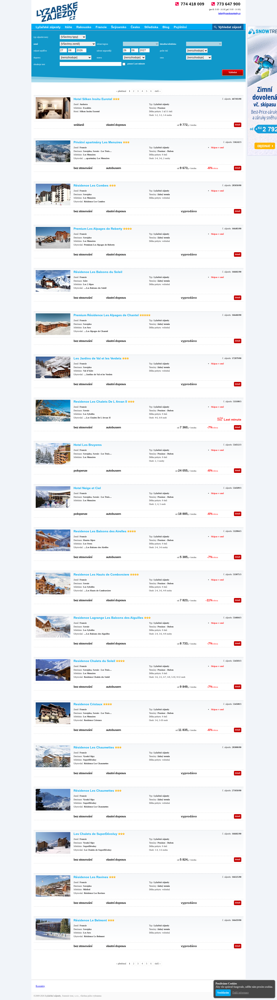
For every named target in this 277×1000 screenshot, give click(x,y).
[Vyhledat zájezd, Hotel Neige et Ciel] (53, 497)
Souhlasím (223, 992)
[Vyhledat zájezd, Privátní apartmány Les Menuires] (53, 151)
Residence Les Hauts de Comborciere (101, 574)
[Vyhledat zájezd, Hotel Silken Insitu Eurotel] (53, 108)
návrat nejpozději (104, 50)
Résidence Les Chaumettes (94, 747)
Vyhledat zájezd (229, 27)
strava (99, 57)
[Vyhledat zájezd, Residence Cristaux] (53, 713)
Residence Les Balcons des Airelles (100, 531)
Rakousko (83, 27)
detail (237, 124)
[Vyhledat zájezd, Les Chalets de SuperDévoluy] (53, 843)
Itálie (68, 27)
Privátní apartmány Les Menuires (98, 142)
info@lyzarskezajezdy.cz (229, 13)
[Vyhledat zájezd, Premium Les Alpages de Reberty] (53, 238)
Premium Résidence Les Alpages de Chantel (106, 315)
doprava (37, 57)
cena (162, 57)
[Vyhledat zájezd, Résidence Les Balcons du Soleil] (53, 281)
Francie (101, 27)
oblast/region (102, 44)
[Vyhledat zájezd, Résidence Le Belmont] (53, 929)
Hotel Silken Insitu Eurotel (93, 99)
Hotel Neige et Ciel (87, 488)
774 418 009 (192, 4)
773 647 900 (228, 4)
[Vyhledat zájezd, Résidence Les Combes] (53, 194)
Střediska (151, 27)
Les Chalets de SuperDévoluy (95, 834)
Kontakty (40, 986)
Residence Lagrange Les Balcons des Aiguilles (108, 617)
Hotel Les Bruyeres (88, 445)
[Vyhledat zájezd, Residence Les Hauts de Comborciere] (53, 583)
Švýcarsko (118, 27)
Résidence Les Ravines (91, 877)
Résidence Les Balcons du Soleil (98, 272)
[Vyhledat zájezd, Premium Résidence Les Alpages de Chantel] (53, 324)
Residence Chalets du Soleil (94, 661)
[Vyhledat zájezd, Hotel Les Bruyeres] (53, 454)
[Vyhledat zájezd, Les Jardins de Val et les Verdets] (53, 367)
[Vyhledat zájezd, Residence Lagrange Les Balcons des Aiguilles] (53, 627)
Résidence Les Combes (91, 185)
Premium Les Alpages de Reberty (98, 228)
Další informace (240, 992)
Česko (135, 27)
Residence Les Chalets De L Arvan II (100, 401)
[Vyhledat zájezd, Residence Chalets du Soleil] (53, 670)
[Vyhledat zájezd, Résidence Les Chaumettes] (53, 756)
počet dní (164, 50)
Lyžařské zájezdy (48, 27)
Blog (166, 27)
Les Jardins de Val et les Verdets (97, 358)
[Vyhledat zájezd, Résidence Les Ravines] (53, 886)
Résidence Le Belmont (90, 920)
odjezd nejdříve (40, 50)
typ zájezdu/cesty (41, 37)
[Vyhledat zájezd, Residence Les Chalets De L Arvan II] (53, 410)
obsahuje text (39, 64)
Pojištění (180, 27)
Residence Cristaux (88, 704)
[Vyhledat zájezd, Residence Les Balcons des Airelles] (53, 540)
